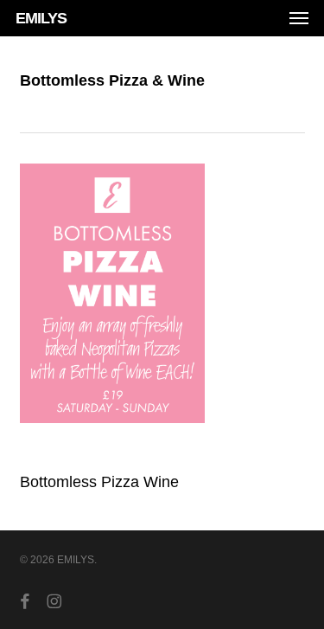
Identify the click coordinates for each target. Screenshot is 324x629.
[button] (298, 18)
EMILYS (41, 18)
